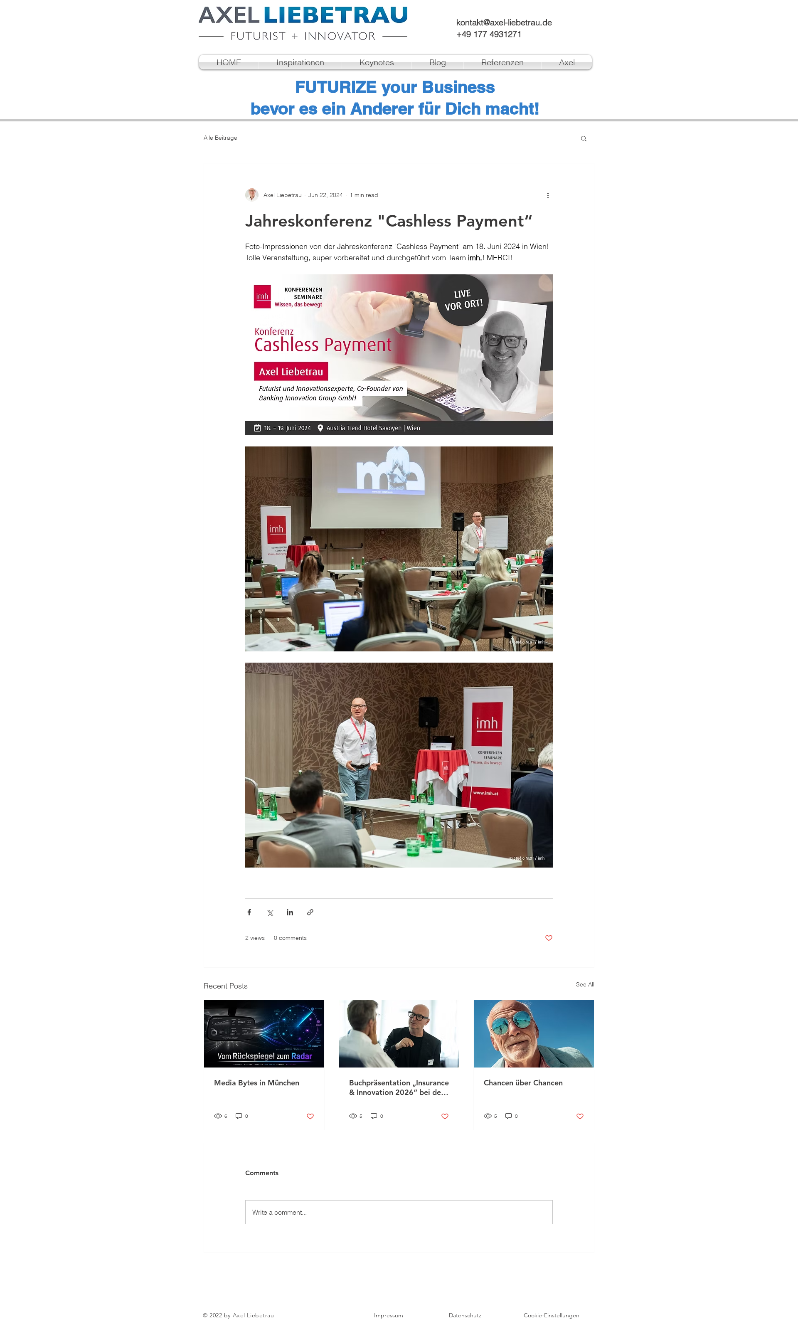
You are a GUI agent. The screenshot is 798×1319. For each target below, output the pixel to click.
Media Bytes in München (256, 1082)
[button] (584, 138)
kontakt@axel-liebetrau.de (504, 22)
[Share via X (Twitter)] (269, 912)
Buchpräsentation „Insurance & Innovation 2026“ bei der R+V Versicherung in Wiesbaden (399, 1087)
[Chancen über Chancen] (534, 1034)
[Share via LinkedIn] (290, 912)
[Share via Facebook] (249, 912)
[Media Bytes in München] (264, 1034)
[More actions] (548, 195)
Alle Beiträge (220, 137)
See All (585, 984)
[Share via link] (310, 912)
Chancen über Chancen (523, 1082)
